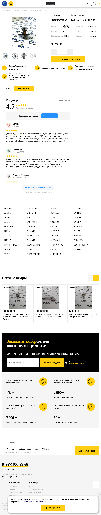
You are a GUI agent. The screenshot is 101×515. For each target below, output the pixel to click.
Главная (5, 11)
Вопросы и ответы (36, 492)
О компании (13, 486)
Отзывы (7, 88)
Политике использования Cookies (35, 502)
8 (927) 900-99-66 (15, 464)
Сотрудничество (15, 492)
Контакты (12, 496)
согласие (76, 362)
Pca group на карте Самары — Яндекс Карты (38, 192)
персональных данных (76, 363)
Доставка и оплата (36, 489)
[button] (91, 278)
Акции (31, 486)
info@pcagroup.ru (9, 476)
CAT (10, 11)
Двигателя (16, 11)
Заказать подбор (52, 363)
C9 (23, 11)
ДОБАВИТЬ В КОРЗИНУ (71, 59)
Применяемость (24, 88)
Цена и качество (77, 15)
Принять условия (53, 507)
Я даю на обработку (79, 362)
